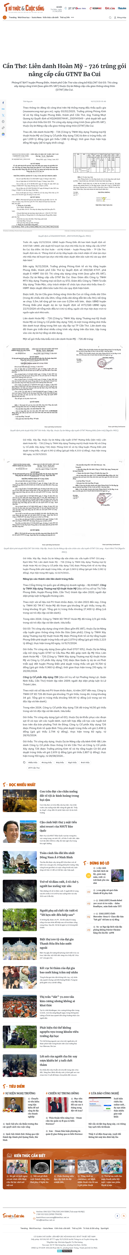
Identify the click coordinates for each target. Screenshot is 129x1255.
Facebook (117, 1215)
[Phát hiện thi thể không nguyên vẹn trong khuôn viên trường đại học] (20, 1037)
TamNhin (122, 8)
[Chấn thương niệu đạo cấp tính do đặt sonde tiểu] (64, 1167)
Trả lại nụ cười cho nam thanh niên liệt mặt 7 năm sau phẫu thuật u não (111, 1180)
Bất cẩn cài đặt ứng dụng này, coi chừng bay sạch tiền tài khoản (107, 1125)
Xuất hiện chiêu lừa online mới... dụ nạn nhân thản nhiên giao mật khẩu (119, 1107)
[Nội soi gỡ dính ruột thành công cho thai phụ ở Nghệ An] (40, 1167)
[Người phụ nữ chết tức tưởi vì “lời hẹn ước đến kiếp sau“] (20, 920)
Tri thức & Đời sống (91, 1228)
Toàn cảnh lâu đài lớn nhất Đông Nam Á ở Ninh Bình (57, 855)
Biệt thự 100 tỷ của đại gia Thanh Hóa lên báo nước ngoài (57, 943)
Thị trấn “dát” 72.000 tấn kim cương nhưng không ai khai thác (57, 1001)
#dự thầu (60, 762)
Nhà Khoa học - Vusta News (30, 17)
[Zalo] (3, 109)
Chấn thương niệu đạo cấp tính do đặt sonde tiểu (64, 1179)
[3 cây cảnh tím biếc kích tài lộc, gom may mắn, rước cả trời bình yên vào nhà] (117, 875)
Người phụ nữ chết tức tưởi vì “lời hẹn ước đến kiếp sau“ (59, 913)
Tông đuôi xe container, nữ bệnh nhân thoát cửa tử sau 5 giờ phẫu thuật (88, 1180)
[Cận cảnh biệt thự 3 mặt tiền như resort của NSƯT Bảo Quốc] (20, 831)
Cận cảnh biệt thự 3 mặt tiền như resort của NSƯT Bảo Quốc (58, 826)
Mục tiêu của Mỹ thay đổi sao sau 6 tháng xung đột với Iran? (77, 1104)
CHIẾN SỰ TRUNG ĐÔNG (63, 1093)
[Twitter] (3, 115)
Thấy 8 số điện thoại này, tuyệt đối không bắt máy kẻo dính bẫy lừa (105, 1135)
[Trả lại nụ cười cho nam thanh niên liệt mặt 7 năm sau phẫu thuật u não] (111, 1167)
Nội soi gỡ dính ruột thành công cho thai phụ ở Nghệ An (39, 1179)
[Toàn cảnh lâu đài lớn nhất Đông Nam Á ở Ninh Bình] (20, 862)
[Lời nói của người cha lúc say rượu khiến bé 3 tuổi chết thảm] (20, 1065)
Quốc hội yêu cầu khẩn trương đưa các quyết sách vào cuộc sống (20, 1125)
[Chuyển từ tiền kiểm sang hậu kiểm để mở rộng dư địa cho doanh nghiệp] (14, 1104)
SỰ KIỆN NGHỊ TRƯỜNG (20, 1093)
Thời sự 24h (65, 17)
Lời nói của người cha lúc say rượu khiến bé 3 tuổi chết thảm (58, 1061)
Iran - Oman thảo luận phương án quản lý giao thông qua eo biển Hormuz (64, 1132)
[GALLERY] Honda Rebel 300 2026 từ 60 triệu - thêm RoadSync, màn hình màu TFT (107, 903)
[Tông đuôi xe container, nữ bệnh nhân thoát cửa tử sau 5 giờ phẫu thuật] (88, 1167)
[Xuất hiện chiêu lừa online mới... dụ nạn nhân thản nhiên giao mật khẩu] (100, 1104)
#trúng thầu (47, 762)
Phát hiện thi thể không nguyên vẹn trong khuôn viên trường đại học (59, 1032)
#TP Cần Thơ (34, 768)
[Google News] (3, 134)
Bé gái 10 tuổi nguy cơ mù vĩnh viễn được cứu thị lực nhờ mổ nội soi (17, 1180)
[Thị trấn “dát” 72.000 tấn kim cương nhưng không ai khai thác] (20, 1006)
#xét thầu (85, 762)
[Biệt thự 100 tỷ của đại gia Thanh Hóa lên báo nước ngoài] (20, 948)
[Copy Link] (3, 128)
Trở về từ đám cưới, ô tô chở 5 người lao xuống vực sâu (59, 884)
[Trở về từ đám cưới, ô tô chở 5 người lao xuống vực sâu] (20, 891)
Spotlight (105, 1228)
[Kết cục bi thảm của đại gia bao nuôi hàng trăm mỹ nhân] (20, 977)
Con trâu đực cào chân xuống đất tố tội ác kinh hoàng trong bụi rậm (59, 796)
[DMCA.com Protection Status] (64, 1250)
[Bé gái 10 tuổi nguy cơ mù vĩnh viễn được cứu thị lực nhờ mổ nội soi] (17, 1167)
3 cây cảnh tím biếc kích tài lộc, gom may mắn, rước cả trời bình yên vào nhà (101, 875)
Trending (13, 17)
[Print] (3, 121)
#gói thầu (72, 762)
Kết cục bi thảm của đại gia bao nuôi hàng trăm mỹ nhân (59, 970)
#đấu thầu (32, 762)
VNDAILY (95, 8)
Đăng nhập (121, 17)
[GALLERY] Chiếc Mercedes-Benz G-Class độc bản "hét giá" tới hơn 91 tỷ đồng (108, 916)
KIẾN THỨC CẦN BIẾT (29, 1155)
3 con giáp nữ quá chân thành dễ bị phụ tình (105, 891)
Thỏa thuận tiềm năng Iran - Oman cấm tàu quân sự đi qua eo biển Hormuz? (64, 1121)
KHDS (81, 8)
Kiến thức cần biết (51, 17)
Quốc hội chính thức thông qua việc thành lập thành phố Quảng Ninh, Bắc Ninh (21, 1137)
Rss (123, 1215)
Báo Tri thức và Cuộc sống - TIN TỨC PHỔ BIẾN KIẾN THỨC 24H (24, 8)
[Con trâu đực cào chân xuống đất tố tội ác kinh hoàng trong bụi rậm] (20, 800)
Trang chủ (5, 17)
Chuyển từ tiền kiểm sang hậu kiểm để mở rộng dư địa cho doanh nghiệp (33, 1107)
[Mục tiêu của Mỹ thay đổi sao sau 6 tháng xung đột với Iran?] (57, 1104)
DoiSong (110, 8)
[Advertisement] (64, 39)
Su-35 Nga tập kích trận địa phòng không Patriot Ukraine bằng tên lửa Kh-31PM (107, 930)
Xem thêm (72, 17)
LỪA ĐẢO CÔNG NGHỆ (104, 1093)
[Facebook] (3, 103)
